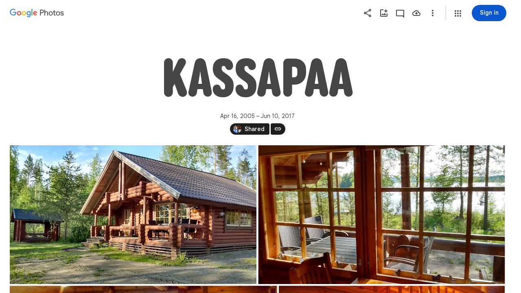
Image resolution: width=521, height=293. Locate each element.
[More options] (433, 13)
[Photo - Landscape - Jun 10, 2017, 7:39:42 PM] (133, 214)
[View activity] (400, 13)
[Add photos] (384, 13)
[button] (458, 13)
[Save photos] (416, 13)
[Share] (367, 13)
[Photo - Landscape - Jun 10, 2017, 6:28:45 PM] (381, 214)
